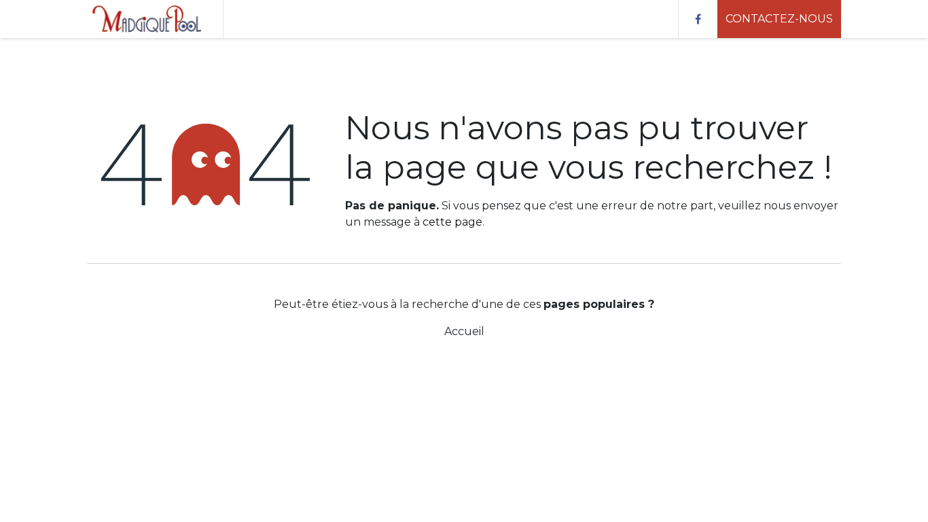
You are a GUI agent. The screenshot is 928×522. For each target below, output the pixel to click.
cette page (452, 221)
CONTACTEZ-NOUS (779, 18)
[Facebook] (697, 19)
